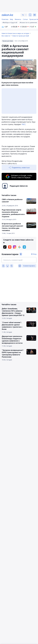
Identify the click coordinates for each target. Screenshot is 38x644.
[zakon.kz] (7, 15)
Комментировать (29, 266)
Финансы (18, 19)
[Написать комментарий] (19, 260)
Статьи (25, 19)
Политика (5, 19)
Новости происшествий (20, 36)
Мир (11, 19)
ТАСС (24, 124)
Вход (34, 254)
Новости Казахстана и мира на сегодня (15, 33)
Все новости (6, 36)
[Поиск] (30, 15)
